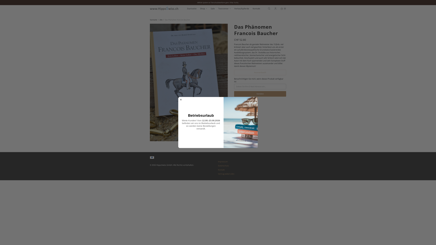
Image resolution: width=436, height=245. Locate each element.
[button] (181, 99)
